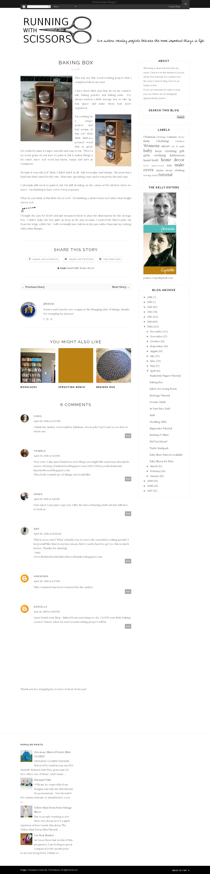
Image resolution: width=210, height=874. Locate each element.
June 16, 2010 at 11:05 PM (47, 611)
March (154, 466)
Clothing (161, 137)
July (152, 356)
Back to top (179, 870)
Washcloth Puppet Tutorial (165, 375)
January (154, 476)
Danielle (40, 606)
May (152, 365)
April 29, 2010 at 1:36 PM (46, 499)
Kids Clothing (156, 141)
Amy (37, 528)
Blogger (112, 2)
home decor (87, 268)
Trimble (40, 450)
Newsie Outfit (158, 402)
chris (38, 416)
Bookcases (29, 387)
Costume (172, 136)
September (156, 346)
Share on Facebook (45, 259)
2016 (149, 297)
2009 (150, 481)
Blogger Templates (29, 870)
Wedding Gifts (158, 421)
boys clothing (166, 151)
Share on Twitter (81, 259)
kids (169, 165)
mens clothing (175, 170)
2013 (149, 311)
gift (181, 151)
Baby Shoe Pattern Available (166, 454)
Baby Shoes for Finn (161, 461)
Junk (152, 415)
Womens (151, 145)
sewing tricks (150, 175)
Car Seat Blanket (44, 835)
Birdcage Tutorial (160, 395)
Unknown (41, 576)
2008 (150, 485)
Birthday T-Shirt (159, 435)
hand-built (73, 268)
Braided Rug (105, 387)
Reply (128, 436)
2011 (149, 321)
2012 (149, 316)
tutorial (165, 174)
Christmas (149, 136)
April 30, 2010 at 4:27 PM (47, 581)
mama (159, 170)
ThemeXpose (54, 870)
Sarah (38, 494)
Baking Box (156, 382)
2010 (149, 326)
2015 (149, 302)
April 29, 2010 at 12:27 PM (47, 421)
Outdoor (179, 141)
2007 (150, 490)
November (156, 336)
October (155, 341)
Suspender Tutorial (161, 428)
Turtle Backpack (159, 448)
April (153, 370)
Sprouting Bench (71, 387)
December (156, 331)
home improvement (153, 165)
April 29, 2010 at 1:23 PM (46, 455)
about (165, 146)
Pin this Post (112, 259)
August (154, 351)
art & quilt (177, 146)
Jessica (48, 303)
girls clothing (154, 155)
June (153, 361)
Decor (181, 137)
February (155, 471)
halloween (177, 155)
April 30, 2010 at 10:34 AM (47, 533)
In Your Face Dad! (160, 408)
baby (147, 150)
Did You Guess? (159, 441)
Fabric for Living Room (163, 388)
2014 (149, 307)
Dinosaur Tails (42, 779)
